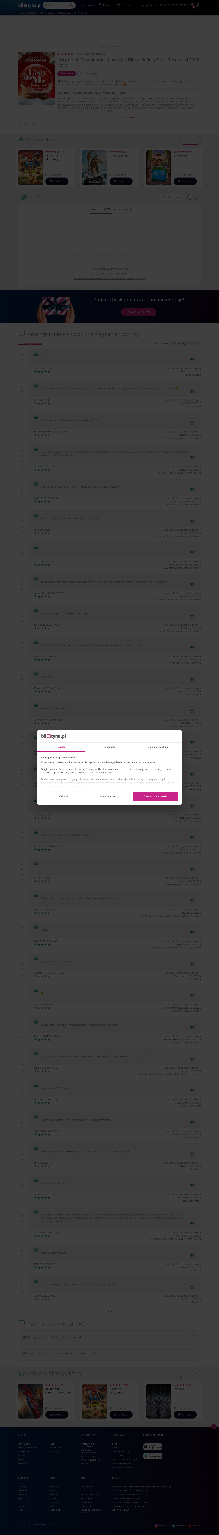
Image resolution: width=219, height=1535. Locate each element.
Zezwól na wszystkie (155, 796)
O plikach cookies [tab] (157, 747)
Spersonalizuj (107, 796)
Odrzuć (63, 796)
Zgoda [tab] (61, 747)
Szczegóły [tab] (109, 747)
